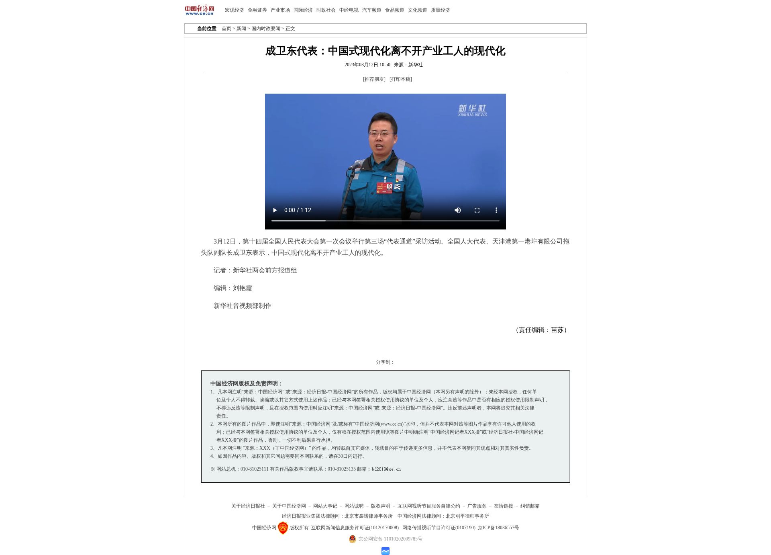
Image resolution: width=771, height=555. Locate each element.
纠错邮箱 (530, 506)
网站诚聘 (354, 506)
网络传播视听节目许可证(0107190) (438, 527)
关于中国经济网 (289, 506)
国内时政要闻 (265, 28)
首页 (226, 28)
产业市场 (280, 10)
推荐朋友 (374, 79)
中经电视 (349, 10)
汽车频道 (371, 10)
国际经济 (303, 10)
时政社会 (326, 10)
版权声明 (380, 506)
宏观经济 (234, 10)
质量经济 (440, 10)
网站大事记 (325, 506)
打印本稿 (400, 79)
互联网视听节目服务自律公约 (429, 506)
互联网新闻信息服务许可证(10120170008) (355, 527)
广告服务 (477, 506)
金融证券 (257, 10)
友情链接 (503, 506)
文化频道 (417, 10)
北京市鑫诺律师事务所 (369, 516)
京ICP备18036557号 (498, 527)
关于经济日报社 (248, 506)
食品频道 (394, 10)
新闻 (241, 28)
